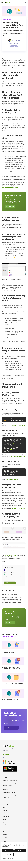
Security (5, 824)
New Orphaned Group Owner (18, 456)
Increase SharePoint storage (9, 792)
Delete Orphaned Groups (12, 479)
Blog (4, 822)
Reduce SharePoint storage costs (10, 780)
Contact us (5, 837)
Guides (4, 819)
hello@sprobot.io (7, 754)
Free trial (5, 810)
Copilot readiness (7, 797)
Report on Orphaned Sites (18, 508)
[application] (14, 851)
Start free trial (10, 206)
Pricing (4, 807)
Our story (5, 834)
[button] (25, 2)
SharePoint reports (7, 785)
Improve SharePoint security (9, 783)
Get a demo (11, 728)
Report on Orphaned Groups (18, 425)
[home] (6, 3)
